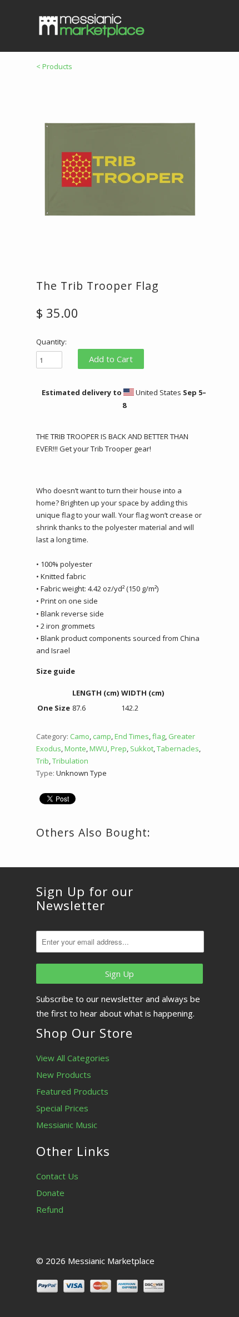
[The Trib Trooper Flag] (119, 166)
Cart (192, 22)
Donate (50, 1192)
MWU (98, 748)
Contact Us (57, 1176)
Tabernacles (178, 748)
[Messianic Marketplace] (91, 25)
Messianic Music (66, 1124)
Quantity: (51, 342)
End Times (131, 736)
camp (102, 736)
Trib (42, 761)
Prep (119, 748)
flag (158, 736)
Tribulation (70, 761)
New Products (63, 1074)
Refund (49, 1209)
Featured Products (72, 1091)
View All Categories (72, 1057)
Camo (79, 736)
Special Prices (62, 1108)
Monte (75, 748)
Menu (169, 22)
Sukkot (141, 748)
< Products (54, 66)
